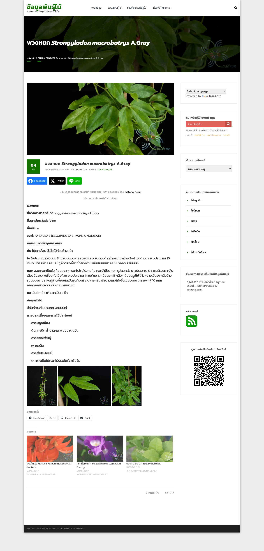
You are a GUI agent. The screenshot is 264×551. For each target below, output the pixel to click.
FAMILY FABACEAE (47, 58)
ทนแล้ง (226, 135)
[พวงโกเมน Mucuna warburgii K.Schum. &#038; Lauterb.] (50, 449)
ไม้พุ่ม (194, 221)
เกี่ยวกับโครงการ (161, 8)
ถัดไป (168, 493)
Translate (215, 96)
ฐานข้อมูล (96, 8)
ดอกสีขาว (200, 135)
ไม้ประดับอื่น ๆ (198, 252)
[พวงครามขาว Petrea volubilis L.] (149, 449)
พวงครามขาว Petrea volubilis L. (143, 464)
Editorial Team (81, 169)
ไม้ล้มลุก (195, 211)
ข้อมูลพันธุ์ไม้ (44, 7)
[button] (42, 386)
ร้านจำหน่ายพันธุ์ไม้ (136, 8)
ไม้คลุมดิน (196, 200)
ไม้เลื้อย (195, 242)
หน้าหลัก (31, 58)
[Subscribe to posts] (191, 321)
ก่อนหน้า (153, 493)
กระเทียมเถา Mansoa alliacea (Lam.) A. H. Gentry (99, 465)
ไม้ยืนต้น (195, 231)
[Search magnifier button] (228, 124)
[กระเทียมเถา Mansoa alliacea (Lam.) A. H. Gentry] (100, 449)
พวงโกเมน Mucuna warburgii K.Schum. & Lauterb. (49, 465)
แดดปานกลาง (214, 135)
